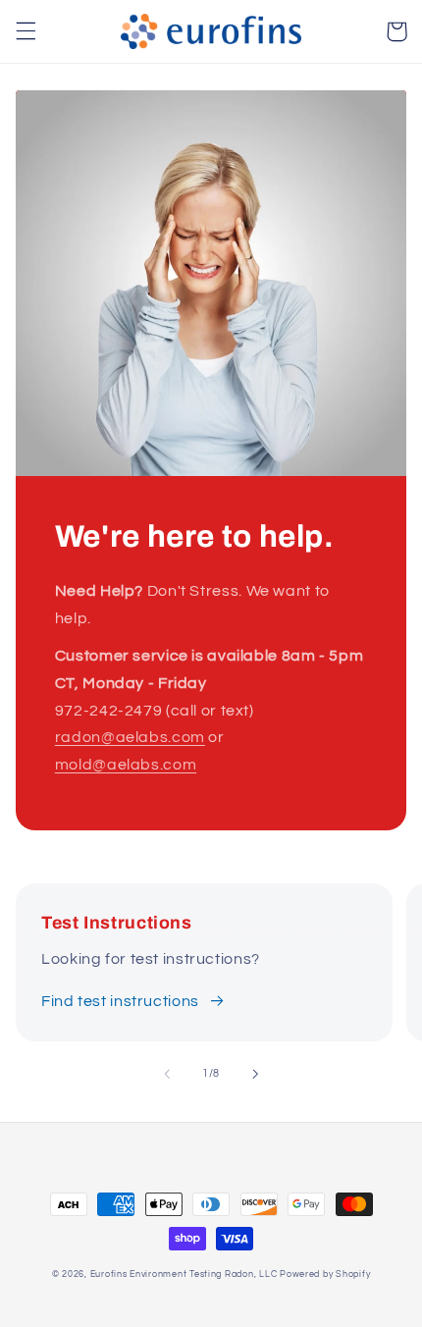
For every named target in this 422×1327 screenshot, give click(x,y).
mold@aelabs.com (125, 764)
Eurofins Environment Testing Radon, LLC (184, 1274)
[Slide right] (255, 1073)
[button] (25, 31)
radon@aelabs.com (130, 737)
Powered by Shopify (325, 1274)
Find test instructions (120, 1001)
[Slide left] (166, 1073)
